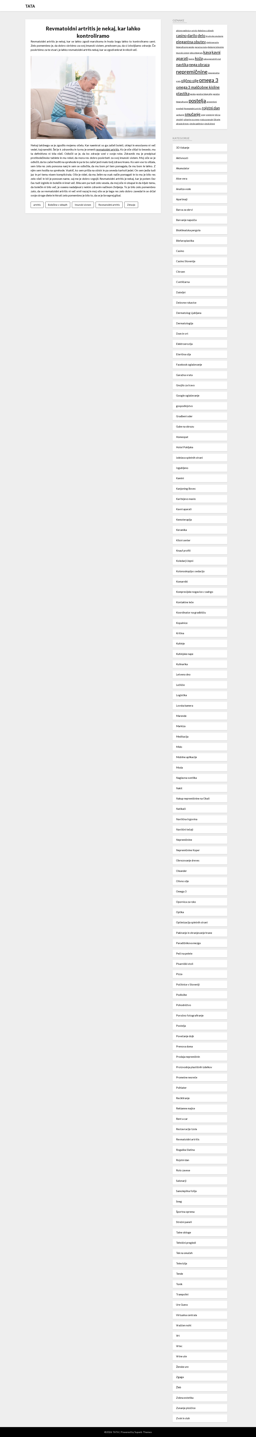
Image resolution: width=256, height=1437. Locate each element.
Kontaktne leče (185, 602)
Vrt (178, 1335)
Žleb (178, 1387)
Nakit (179, 788)
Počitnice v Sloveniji (188, 984)
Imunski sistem (83, 204)
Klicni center (183, 540)
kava (207, 52)
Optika (180, 912)
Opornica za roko (186, 901)
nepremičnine (191, 72)
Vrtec (179, 1346)
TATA (30, 6)
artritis (37, 204)
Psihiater (181, 1087)
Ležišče (180, 684)
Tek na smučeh (184, 1252)
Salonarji (181, 1180)
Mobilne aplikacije (186, 757)
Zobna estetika (184, 1397)
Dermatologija (184, 323)
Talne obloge (183, 1232)
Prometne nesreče (186, 1077)
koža (199, 58)
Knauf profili (183, 550)
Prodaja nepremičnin (188, 1056)
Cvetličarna (183, 281)
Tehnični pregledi (186, 1242)
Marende (181, 715)
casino (181, 35)
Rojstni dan (182, 1160)
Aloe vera (181, 178)
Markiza (180, 726)
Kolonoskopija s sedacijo (190, 571)
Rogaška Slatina (185, 1149)
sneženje (210, 115)
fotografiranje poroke (185, 47)
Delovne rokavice (186, 302)
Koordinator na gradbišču (191, 612)
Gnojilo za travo (185, 385)
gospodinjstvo (184, 405)
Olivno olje (182, 881)
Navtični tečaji (184, 829)
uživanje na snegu (192, 119)
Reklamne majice (185, 1108)
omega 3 (208, 80)
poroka (193, 94)
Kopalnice (182, 622)
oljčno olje (190, 80)
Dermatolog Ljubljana (188, 312)
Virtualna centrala (186, 1315)
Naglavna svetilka (186, 777)
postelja (197, 100)
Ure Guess (182, 1304)
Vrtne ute (181, 1356)
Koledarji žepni (184, 560)
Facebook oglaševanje (189, 364)
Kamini (180, 478)
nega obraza (199, 64)
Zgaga (180, 1377)
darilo (192, 35)
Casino (180, 250)
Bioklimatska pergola (188, 230)
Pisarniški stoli (184, 963)
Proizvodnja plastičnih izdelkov (194, 1067)
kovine (191, 59)
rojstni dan (211, 107)
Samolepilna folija (186, 1191)
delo (201, 35)
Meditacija (182, 736)
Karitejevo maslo (186, 498)
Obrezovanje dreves (187, 860)
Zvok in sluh (183, 1418)
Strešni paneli (184, 1222)
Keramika (181, 529)
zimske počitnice (196, 123)
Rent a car (182, 1118)
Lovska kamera (184, 705)
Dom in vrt (182, 333)
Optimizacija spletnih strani (192, 922)
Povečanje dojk (185, 1036)
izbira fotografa (196, 53)
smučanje (192, 114)
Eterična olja (183, 354)
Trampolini (182, 1294)
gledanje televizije (215, 47)
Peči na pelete (184, 953)
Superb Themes (143, 1432)
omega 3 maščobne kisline (198, 87)
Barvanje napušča (186, 219)
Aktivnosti (182, 158)
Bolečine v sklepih (57, 204)
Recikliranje (183, 1098)
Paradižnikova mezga (188, 943)
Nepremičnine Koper (188, 850)
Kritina (180, 633)
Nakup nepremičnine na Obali (193, 798)
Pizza (179, 974)
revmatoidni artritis (107, 149)
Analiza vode (183, 189)
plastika (182, 93)
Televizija (181, 1263)
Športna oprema (185, 1211)
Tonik (179, 1284)
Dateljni (180, 292)
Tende (179, 1273)
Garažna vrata (184, 375)
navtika (182, 64)
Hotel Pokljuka (184, 447)
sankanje (180, 115)
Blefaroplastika (185, 240)
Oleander (181, 870)
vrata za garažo (206, 119)
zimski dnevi (209, 123)
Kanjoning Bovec (186, 488)
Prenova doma (184, 1046)
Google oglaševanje (187, 395)
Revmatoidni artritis (109, 204)
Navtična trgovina (186, 819)
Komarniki (182, 581)
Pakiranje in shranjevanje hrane (194, 932)
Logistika (181, 695)
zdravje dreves (182, 123)
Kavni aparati (184, 509)
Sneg (179, 1201)
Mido (179, 746)
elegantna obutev (191, 41)
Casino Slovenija (185, 261)
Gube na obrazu (185, 426)
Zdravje (131, 204)
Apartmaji (181, 199)
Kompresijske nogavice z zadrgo (194, 591)
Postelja (181, 1025)
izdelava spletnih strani (189, 457)
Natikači (181, 808)
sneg (203, 115)
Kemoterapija (184, 519)
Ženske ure (182, 1366)
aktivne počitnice (183, 30)
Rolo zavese (183, 1170)
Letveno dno (183, 674)
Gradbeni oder (184, 416)
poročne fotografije (204, 94)
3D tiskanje (182, 147)
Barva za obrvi (184, 209)
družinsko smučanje (214, 36)
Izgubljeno (182, 467)
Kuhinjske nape (184, 653)
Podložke (181, 994)
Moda (179, 767)
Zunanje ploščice (186, 1408)
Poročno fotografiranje (190, 1015)
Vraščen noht (183, 1325)
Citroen (180, 271)
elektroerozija (212, 42)
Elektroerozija (184, 343)
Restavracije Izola (186, 1129)
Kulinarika (182, 664)
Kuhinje (180, 643)
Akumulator (182, 168)
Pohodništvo (183, 1005)
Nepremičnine (184, 839)
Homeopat (182, 436)
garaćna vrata (201, 47)
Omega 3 (181, 891)
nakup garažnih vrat (212, 59)
